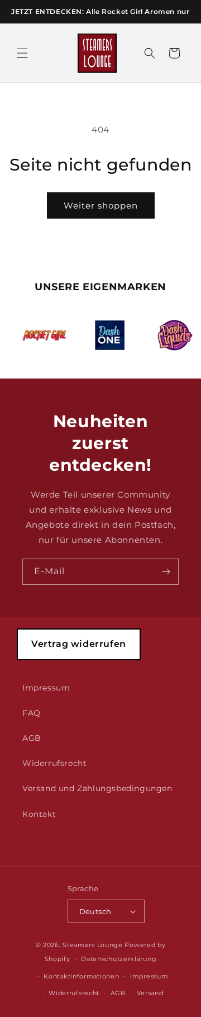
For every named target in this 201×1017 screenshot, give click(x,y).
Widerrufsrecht (54, 763)
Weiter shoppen (101, 205)
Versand (150, 993)
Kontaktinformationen (81, 976)
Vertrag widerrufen (78, 643)
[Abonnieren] (166, 572)
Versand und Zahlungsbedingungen (97, 788)
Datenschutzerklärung (118, 959)
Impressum (46, 688)
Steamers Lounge (93, 945)
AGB (31, 738)
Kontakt (39, 814)
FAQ (31, 713)
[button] (22, 53)
